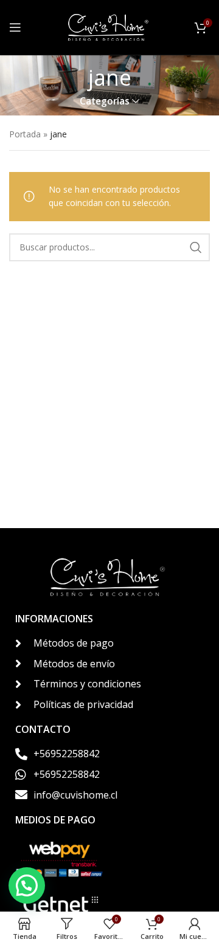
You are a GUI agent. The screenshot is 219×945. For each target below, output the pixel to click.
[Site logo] (109, 26)
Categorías (105, 101)
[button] (27, 885)
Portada (25, 134)
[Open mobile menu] (15, 27)
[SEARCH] (196, 247)
